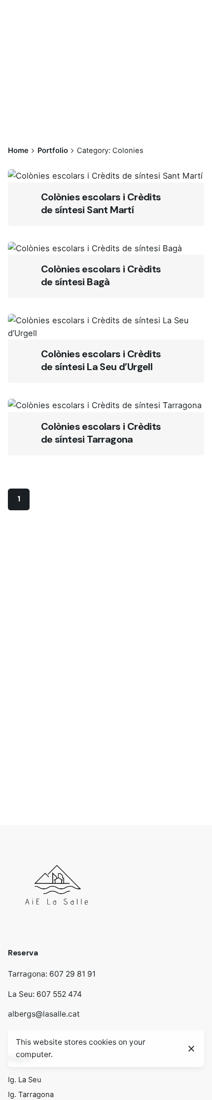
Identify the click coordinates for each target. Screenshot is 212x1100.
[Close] (191, 1049)
